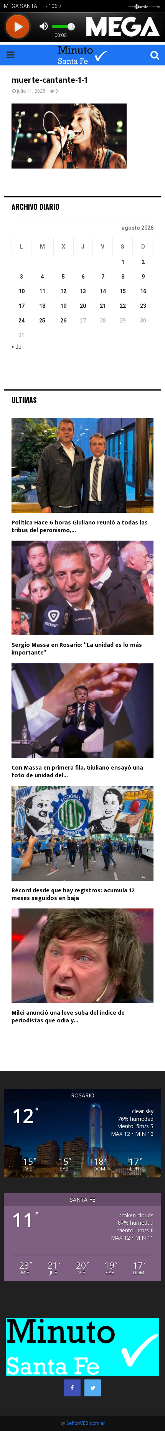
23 (143, 306)
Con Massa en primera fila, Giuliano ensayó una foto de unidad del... (77, 772)
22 (123, 306)
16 (143, 291)
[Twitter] (92, 1387)
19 (63, 306)
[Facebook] (72, 1387)
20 (83, 306)
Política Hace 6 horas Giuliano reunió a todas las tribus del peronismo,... (80, 527)
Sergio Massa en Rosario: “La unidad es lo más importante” (77, 649)
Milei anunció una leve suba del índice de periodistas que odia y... (68, 1017)
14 (103, 291)
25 (42, 320)
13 (83, 291)
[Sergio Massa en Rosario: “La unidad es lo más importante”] (82, 588)
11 (42, 291)
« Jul (17, 347)
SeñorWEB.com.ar (85, 1423)
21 (103, 306)
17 (21, 306)
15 (123, 291)
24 (21, 320)
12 (63, 291)
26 (63, 320)
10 (21, 291)
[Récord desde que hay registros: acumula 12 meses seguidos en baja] (82, 833)
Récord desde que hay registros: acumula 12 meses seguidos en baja (73, 894)
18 (42, 306)
